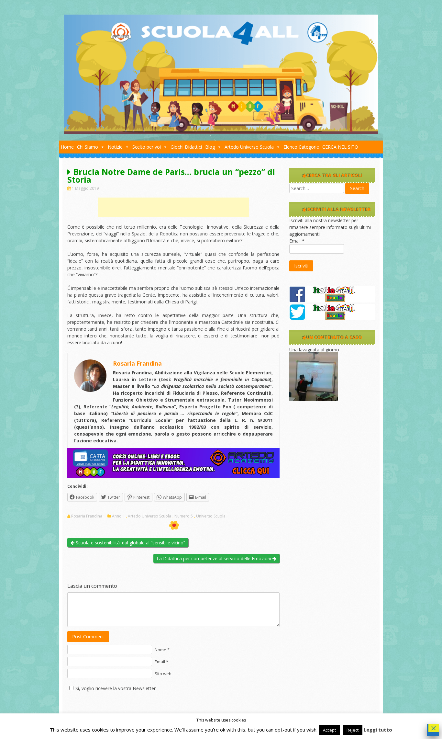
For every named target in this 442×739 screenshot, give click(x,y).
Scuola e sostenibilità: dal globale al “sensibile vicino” (129, 543)
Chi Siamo (87, 147)
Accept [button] (329, 730)
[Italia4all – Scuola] (221, 132)
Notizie (115, 147)
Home (67, 147)
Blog (210, 147)
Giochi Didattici (186, 147)
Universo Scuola (211, 516)
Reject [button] (353, 730)
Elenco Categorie (301, 147)
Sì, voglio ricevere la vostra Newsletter (115, 688)
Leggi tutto (378, 729)
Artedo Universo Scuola (249, 147)
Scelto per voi (146, 147)
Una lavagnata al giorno (314, 350)
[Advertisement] (173, 207)
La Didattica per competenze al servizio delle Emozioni (214, 558)
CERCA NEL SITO (340, 147)
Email (296, 241)
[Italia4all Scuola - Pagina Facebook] (332, 301)
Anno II (118, 516)
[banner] (173, 476)
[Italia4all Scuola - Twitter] (332, 318)
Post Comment (88, 636)
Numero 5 (183, 516)
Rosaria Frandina (86, 516)
